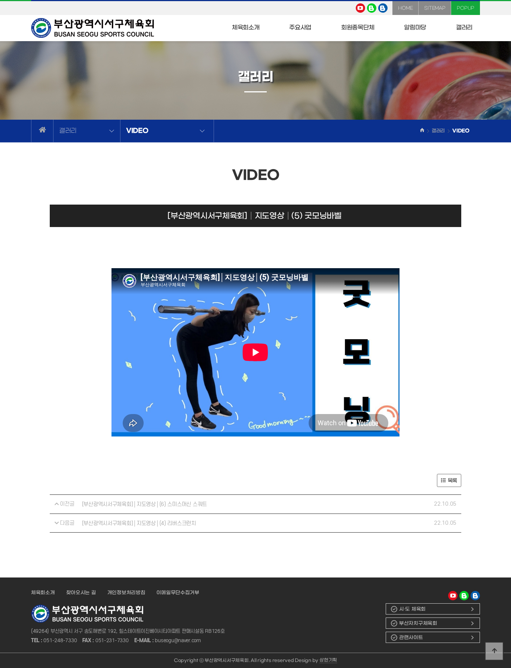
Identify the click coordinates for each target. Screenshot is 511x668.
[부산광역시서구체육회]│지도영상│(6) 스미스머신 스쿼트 (144, 504)
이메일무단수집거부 (177, 592)
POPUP (465, 8)
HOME (405, 8)
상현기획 (328, 660)
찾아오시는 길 (81, 592)
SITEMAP (434, 8)
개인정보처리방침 (126, 592)
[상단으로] (494, 651)
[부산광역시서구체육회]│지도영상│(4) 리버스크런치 (139, 523)
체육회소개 (43, 592)
